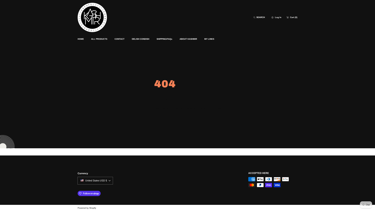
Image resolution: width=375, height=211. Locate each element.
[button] (259, 17)
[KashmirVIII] (92, 17)
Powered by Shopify (87, 208)
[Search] (255, 17)
